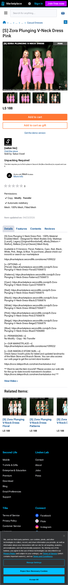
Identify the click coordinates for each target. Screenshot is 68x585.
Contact (39, 459)
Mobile (6, 459)
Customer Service (12, 526)
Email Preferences (12, 491)
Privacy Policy (10, 520)
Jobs (38, 470)
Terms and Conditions (42, 556)
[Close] (64, 535)
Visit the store (11, 151)
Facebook (45, 515)
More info (18, 176)
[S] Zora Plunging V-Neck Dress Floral (13, 423)
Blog (5, 486)
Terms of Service (11, 515)
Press (38, 475)
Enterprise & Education (14, 470)
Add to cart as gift (35, 125)
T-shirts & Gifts (10, 465)
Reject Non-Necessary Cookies (34, 571)
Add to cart (35, 117)
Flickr (43, 521)
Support (7, 497)
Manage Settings (34, 562)
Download (8, 481)
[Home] (4, 23)
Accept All (33, 580)
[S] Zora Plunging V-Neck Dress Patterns (40, 423)
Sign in (38, 3)
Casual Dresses (35, 22)
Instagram (45, 527)
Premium (7, 475)
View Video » (11, 381)
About (38, 465)
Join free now (56, 3)
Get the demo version (35, 133)
